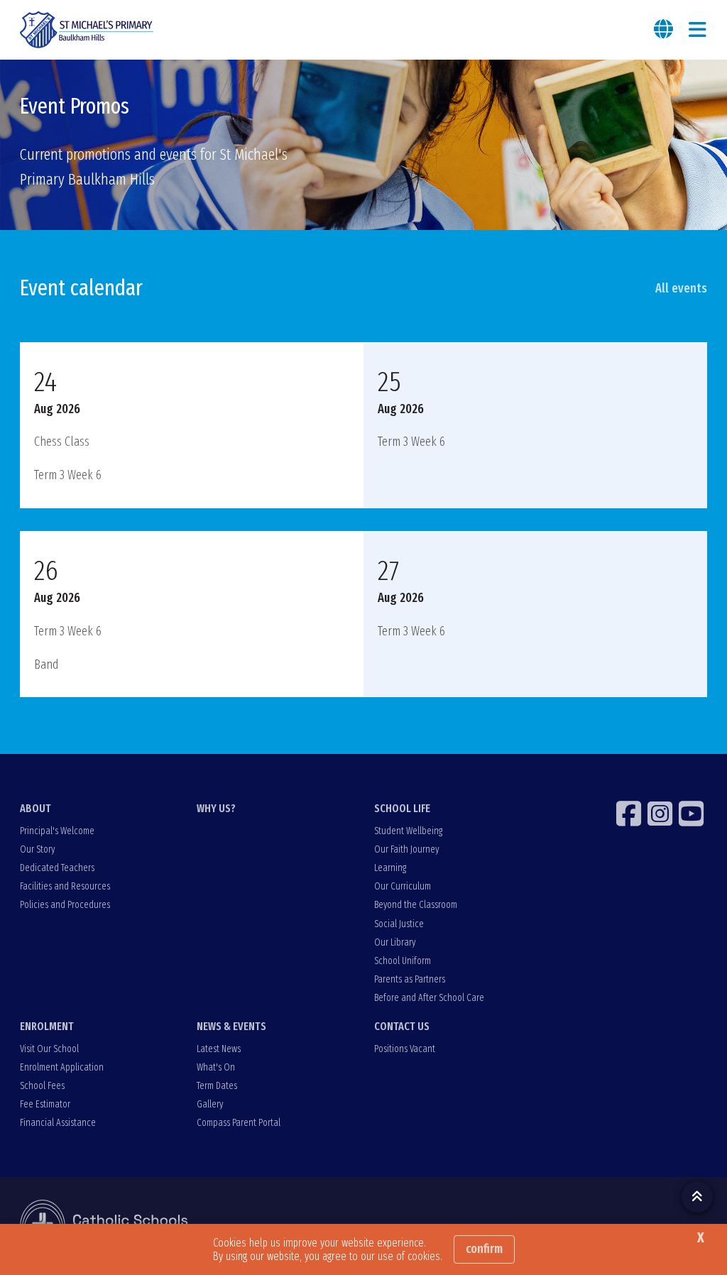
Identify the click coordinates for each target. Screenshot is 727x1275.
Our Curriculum (402, 886)
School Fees (42, 1086)
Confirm (484, 1249)
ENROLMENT (47, 1026)
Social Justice (399, 924)
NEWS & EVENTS (231, 1026)
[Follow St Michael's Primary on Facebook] (630, 813)
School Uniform (402, 961)
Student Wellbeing (408, 831)
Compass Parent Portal (238, 1123)
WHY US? (216, 808)
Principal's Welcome (57, 831)
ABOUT (35, 808)
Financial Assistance (58, 1123)
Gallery (210, 1104)
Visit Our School (49, 1049)
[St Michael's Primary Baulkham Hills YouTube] (693, 813)
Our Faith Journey (406, 849)
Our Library (394, 942)
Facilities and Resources (65, 886)
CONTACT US (402, 1026)
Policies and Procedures (65, 905)
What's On (216, 1067)
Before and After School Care (429, 998)
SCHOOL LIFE (402, 808)
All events (681, 288)
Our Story (37, 849)
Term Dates (217, 1086)
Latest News (219, 1049)
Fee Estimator (45, 1104)
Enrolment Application (62, 1067)
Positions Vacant (404, 1049)
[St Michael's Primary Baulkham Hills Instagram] (661, 813)
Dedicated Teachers (57, 868)
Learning (390, 868)
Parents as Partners (409, 979)
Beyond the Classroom (415, 905)
